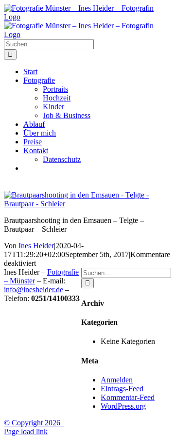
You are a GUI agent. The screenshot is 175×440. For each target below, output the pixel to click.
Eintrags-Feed (122, 388)
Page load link (26, 431)
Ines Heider (36, 245)
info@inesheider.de (33, 289)
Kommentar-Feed (128, 397)
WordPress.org (123, 406)
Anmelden (117, 380)
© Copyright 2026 (34, 423)
